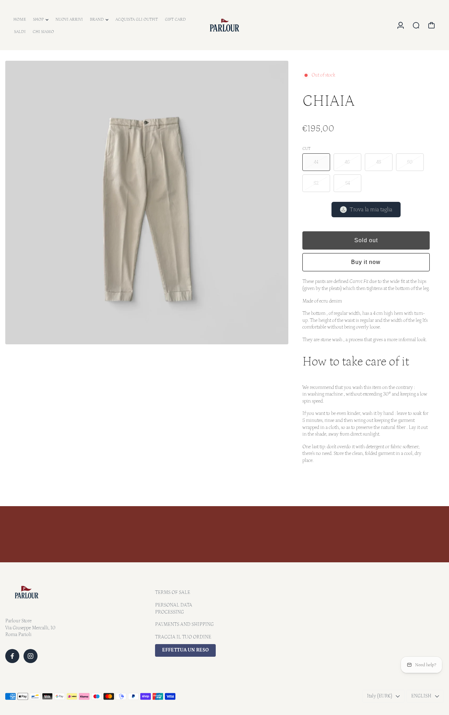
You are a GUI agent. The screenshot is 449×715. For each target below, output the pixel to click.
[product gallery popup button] (275, 336)
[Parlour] (224, 25)
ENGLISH (421, 696)
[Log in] (401, 25)
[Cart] (431, 25)
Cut (306, 148)
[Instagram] (31, 656)
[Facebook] (12, 656)
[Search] (416, 25)
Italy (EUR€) (379, 696)
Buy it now (366, 262)
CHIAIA (328, 101)
